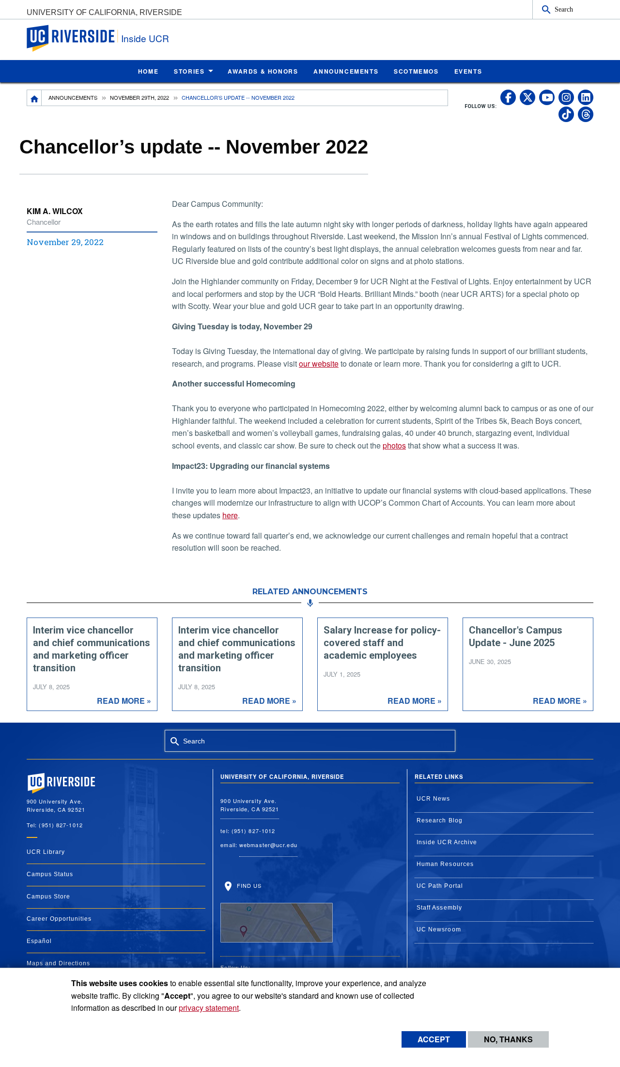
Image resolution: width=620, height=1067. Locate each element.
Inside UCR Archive (447, 842)
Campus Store (48, 896)
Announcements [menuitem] (345, 71)
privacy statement (209, 1007)
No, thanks (508, 1039)
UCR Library (46, 852)
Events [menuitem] (468, 71)
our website (319, 363)
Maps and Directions (58, 963)
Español (39, 941)
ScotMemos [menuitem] (416, 71)
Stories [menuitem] (189, 71)
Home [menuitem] (148, 71)
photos (394, 445)
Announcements (72, 97)
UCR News (433, 798)
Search (564, 9)
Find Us (248, 885)
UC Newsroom (439, 929)
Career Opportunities (59, 918)
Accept (434, 1039)
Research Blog (440, 820)
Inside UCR (145, 38)
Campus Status (50, 874)
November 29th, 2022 (139, 97)
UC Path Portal (440, 885)
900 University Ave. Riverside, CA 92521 (249, 805)
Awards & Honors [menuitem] (263, 71)
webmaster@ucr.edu (268, 845)
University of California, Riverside (104, 12)
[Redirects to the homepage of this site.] (34, 98)
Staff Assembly (439, 907)
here (230, 515)
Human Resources (445, 864)
